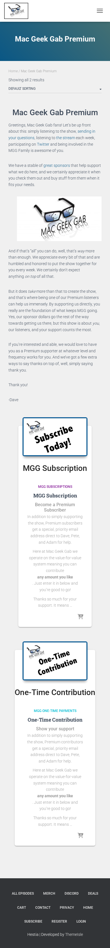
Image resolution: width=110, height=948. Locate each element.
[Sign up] (80, 617)
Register (59, 921)
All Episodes (23, 893)
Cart (21, 908)
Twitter (43, 144)
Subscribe (33, 921)
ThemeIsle (74, 934)
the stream (65, 138)
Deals (93, 893)
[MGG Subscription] (55, 436)
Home (13, 71)
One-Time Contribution (55, 719)
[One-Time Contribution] (55, 660)
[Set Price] (80, 836)
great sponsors (56, 165)
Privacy (67, 908)
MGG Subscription (55, 495)
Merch (49, 893)
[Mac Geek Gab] (18, 11)
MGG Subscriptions (55, 487)
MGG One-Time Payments (55, 711)
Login (81, 921)
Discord (72, 893)
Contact (42, 908)
